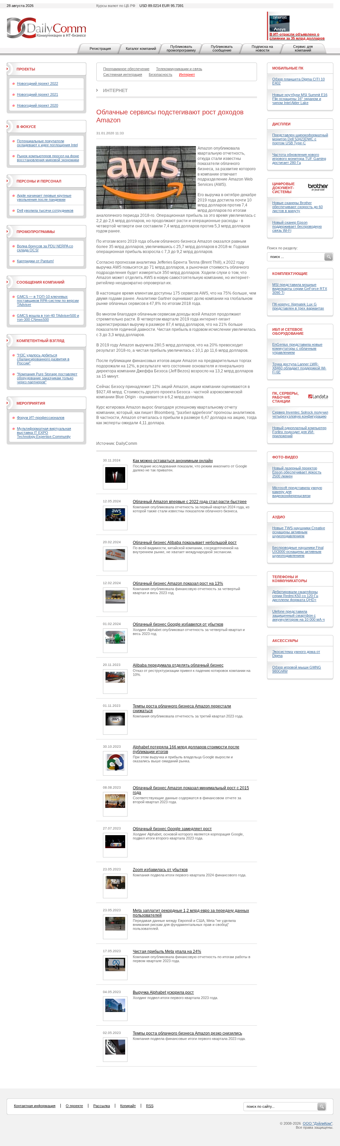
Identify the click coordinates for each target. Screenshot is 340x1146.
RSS (149, 1106)
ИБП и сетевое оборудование (287, 331)
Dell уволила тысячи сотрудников (45, 210)
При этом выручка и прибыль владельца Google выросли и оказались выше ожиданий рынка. (183, 759)
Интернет (115, 90)
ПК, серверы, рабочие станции (285, 397)
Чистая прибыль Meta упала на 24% (167, 951)
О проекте (74, 1106)
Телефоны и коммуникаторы (289, 579)
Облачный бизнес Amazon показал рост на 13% (178, 583)
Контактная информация (34, 1106)
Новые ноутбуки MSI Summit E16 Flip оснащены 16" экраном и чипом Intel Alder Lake (299, 99)
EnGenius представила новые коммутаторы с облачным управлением (297, 348)
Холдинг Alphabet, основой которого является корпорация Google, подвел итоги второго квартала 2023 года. (188, 836)
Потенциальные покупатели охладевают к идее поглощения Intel (47, 143)
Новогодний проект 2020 (37, 105)
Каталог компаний (141, 49)
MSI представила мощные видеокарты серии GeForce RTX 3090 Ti (299, 289)
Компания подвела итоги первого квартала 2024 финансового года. (189, 875)
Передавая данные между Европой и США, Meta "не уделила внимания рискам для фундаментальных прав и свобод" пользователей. (184, 925)
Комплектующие (289, 274)
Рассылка (101, 1106)
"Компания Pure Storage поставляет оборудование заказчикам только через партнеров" (47, 378)
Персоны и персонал (39, 181)
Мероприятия (31, 403)
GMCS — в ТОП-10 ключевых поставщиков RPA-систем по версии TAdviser (48, 301)
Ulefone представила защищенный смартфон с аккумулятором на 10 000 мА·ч (298, 615)
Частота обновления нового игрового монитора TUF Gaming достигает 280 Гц (299, 159)
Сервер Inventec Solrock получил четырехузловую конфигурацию (300, 414)
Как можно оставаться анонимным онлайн (173, 460)
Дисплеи (281, 124)
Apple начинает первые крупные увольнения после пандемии (44, 197)
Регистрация (100, 49)
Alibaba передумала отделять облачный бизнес (178, 665)
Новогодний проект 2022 (37, 83)
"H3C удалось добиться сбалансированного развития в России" (43, 359)
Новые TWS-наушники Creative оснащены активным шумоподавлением (298, 532)
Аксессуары (285, 641)
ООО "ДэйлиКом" (317, 1123)
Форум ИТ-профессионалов (40, 418)
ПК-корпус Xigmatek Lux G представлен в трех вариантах (298, 306)
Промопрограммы (36, 232)
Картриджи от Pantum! (35, 261)
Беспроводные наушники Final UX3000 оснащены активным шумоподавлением (297, 552)
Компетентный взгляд (40, 341)
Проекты (26, 69)
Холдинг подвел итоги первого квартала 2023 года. (175, 998)
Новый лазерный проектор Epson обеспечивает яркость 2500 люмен (296, 472)
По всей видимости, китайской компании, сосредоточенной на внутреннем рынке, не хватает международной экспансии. (185, 550)
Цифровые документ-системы (283, 188)
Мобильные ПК (287, 68)
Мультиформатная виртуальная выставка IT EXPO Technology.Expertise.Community (44, 433)
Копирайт (128, 1106)
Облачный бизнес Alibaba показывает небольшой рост (185, 542)
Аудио (278, 517)
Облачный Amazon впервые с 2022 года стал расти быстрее (190, 501)
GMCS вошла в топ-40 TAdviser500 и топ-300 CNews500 (48, 317)
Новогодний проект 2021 (37, 94)
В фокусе (26, 127)
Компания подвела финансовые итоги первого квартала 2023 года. (189, 1039)
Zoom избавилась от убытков (160, 869)
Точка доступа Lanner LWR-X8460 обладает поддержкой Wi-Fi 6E (299, 368)
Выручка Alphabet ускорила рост (163, 992)
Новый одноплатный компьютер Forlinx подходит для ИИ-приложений (299, 432)
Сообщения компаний (40, 282)
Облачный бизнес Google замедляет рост (172, 829)
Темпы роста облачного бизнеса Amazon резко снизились (187, 1033)
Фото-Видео (285, 457)
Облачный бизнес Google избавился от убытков (178, 624)
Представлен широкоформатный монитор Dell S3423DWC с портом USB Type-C (300, 139)
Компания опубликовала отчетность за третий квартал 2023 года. (188, 716)
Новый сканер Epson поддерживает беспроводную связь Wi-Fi (297, 226)
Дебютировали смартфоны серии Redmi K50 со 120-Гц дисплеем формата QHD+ (295, 596)
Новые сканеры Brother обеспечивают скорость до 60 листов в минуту (297, 207)
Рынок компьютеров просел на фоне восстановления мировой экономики (48, 158)
